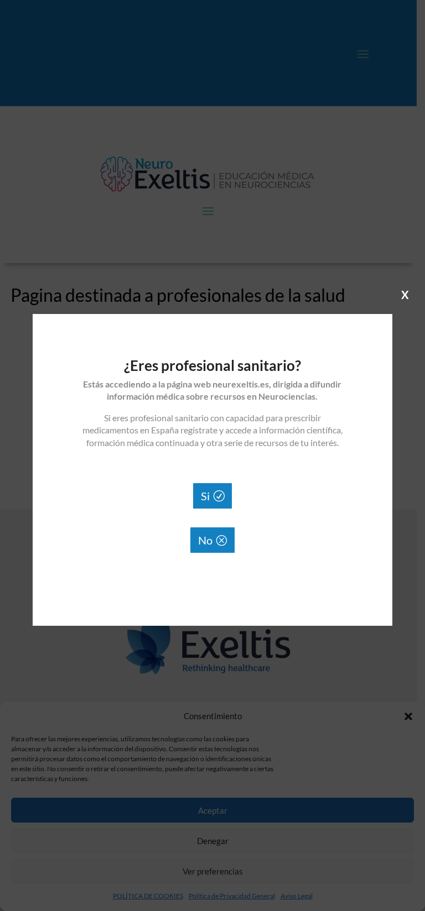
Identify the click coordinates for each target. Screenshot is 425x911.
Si (205, 495)
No (205, 540)
